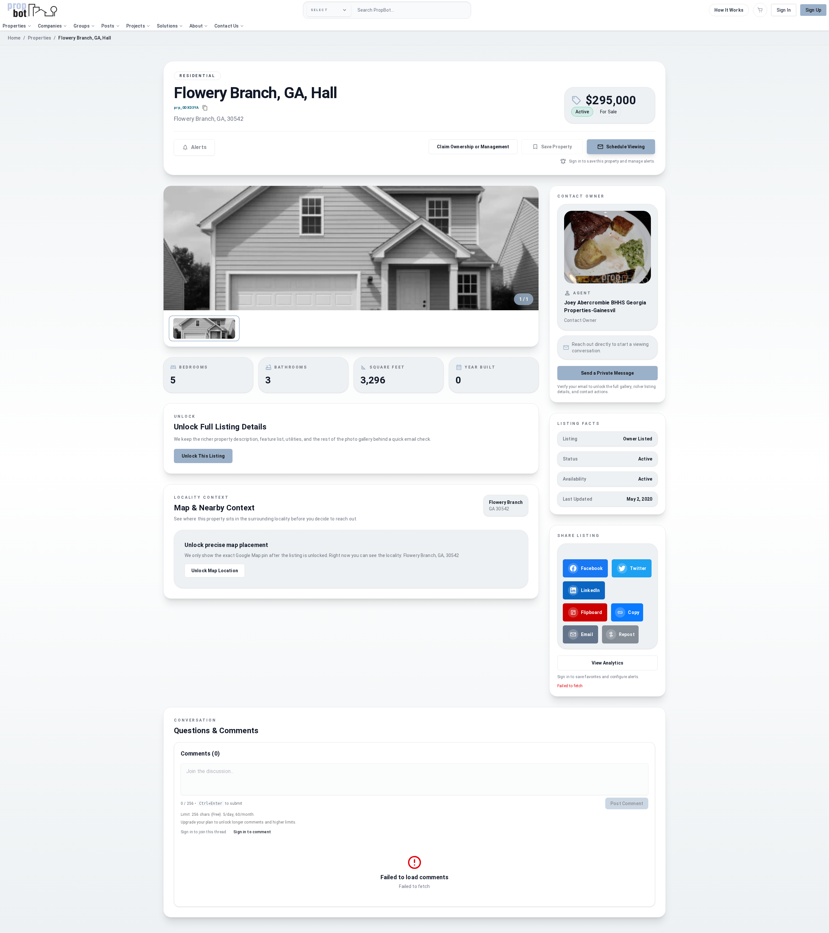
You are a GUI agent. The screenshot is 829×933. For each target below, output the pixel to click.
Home (14, 37)
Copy (633, 612)
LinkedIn (590, 590)
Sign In (784, 10)
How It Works (729, 10)
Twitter (638, 568)
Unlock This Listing (203, 456)
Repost (627, 634)
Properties (39, 37)
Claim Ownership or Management (473, 146)
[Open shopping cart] (760, 10)
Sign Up (813, 10)
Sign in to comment (252, 832)
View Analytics (607, 663)
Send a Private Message (607, 373)
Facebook (592, 568)
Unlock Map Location (214, 570)
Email (587, 634)
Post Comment (626, 803)
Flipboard (591, 612)
